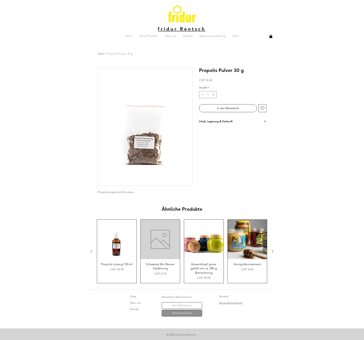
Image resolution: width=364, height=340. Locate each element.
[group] (182, 251)
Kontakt (134, 309)
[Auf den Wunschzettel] (262, 108)
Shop (133, 296)
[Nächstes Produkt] (272, 251)
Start (101, 53)
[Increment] (213, 94)
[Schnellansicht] (116, 239)
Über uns (135, 303)
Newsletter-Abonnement (176, 297)
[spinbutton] (207, 94)
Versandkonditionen (231, 303)
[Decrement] (202, 94)
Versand (223, 296)
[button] (270, 36)
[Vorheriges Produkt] (91, 251)
